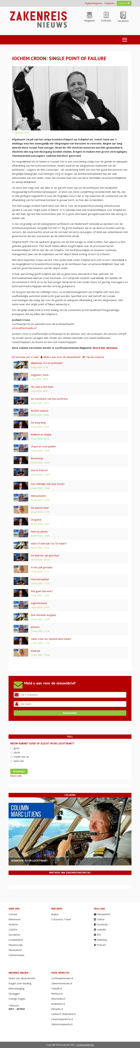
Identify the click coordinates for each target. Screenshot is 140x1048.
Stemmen (19, 771)
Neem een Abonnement (22, 978)
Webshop (102, 939)
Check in (122, 3)
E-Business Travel (61, 919)
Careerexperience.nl (62, 1019)
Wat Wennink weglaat (43, 615)
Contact (13, 914)
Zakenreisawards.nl (61, 1024)
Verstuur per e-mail (26, 357)
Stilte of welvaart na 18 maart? (49, 543)
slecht (17, 752)
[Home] (38, 19)
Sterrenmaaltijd (40, 579)
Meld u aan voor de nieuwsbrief (61, 357)
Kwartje (35, 650)
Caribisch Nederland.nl (63, 1014)
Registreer (110, 3)
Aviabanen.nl (58, 1003)
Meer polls (16, 775)
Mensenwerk (38, 495)
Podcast (101, 945)
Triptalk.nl (56, 988)
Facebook (102, 924)
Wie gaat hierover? (42, 591)
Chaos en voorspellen (43, 446)
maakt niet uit (21, 756)
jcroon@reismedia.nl (24, 328)
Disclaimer (14, 934)
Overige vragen (17, 998)
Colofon (13, 929)
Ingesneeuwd (39, 603)
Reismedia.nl (58, 998)
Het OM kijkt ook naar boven (47, 484)
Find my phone (39, 531)
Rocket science (39, 410)
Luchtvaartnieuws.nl (62, 978)
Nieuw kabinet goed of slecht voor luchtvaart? (42, 743)
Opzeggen (14, 993)
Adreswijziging (16, 988)
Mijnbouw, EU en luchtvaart (47, 363)
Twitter (101, 919)
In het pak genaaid (41, 567)
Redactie (13, 924)
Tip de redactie (95, 357)
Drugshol (36, 519)
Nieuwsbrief (15, 950)
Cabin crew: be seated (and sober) (51, 638)
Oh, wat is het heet (42, 386)
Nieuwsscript (16, 945)
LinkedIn (101, 929)
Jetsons (35, 627)
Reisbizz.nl (56, 993)
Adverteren (15, 919)
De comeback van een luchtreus (49, 398)
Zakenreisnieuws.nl (61, 983)
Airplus (55, 914)
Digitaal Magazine (93, 3)
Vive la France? (39, 470)
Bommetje (37, 458)
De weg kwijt (38, 422)
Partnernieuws (16, 955)
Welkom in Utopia (41, 434)
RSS (99, 934)
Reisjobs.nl (57, 1009)
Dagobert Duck (39, 375)
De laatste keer (40, 507)
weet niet (19, 761)
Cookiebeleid (16, 939)
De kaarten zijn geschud (45, 555)
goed (16, 748)
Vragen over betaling (20, 983)
